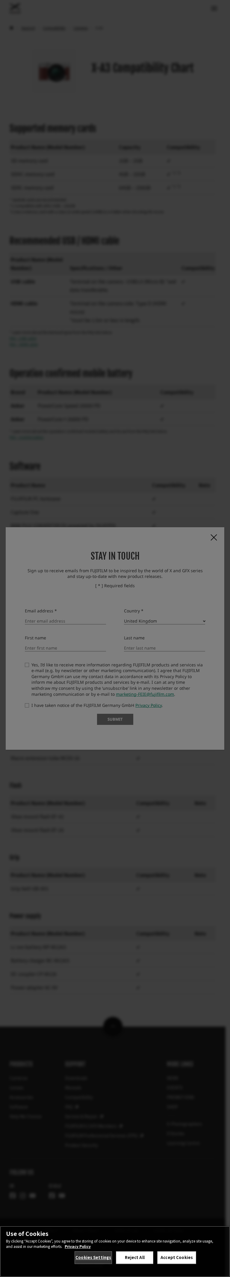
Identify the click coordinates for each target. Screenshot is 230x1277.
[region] (115, 1251)
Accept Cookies (177, 1257)
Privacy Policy (78, 1246)
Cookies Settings (93, 1257)
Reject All (135, 1257)
